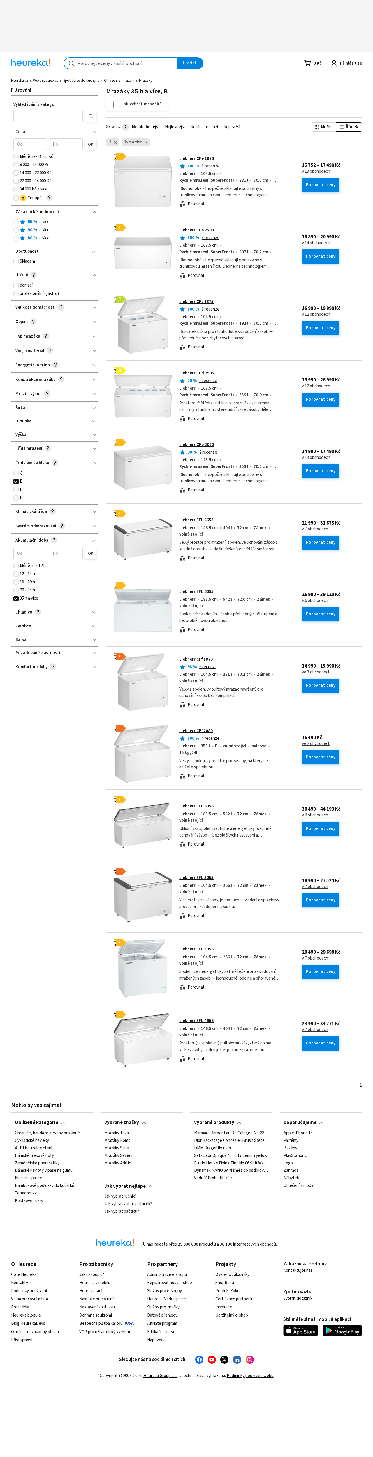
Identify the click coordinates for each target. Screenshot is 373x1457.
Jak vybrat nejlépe (125, 1186)
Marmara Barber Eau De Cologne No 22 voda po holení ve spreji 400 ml (231, 1133)
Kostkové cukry (29, 1201)
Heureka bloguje (26, 1315)
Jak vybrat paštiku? (121, 1212)
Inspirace (223, 1307)
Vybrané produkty (214, 1122)
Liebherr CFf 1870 (196, 659)
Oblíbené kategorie (36, 1122)
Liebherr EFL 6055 (196, 591)
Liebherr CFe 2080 (196, 445)
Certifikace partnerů (233, 1299)
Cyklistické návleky (32, 1141)
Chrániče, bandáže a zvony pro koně (47, 1133)
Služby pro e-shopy (164, 1291)
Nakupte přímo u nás (98, 1299)
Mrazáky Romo (117, 1141)
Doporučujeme (300, 1122)
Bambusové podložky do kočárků (44, 1186)
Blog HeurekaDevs (28, 1323)
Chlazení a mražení (119, 80)
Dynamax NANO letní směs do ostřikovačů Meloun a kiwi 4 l (231, 1171)
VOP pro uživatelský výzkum (104, 1332)
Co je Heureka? (24, 1274)
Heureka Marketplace (166, 1299)
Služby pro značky (163, 1307)
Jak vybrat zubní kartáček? (128, 1204)
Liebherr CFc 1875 (196, 302)
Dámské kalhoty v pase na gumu (44, 1171)
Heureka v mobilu (94, 1283)
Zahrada (291, 1171)
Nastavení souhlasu (97, 1307)
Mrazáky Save (116, 1148)
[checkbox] (16, 156)
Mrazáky (145, 80)
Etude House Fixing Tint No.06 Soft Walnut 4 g (231, 1163)
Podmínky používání (29, 1291)
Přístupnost (22, 1340)
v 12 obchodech (316, 315)
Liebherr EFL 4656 (196, 1021)
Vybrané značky (121, 1122)
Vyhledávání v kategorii (36, 104)
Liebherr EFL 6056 (196, 806)
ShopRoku (224, 1283)
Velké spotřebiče (45, 80)
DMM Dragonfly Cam (212, 1148)
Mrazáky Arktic (117, 1163)
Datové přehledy (162, 1315)
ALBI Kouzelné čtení (33, 1148)
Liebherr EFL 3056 (196, 949)
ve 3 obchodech (316, 672)
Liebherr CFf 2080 (196, 731)
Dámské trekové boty (34, 1155)
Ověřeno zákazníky (232, 1274)
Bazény (290, 1148)
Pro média (20, 1307)
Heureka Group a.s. (160, 1376)
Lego (288, 1163)
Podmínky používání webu (250, 1376)
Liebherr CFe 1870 (196, 159)
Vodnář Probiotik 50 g (213, 1178)
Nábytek (291, 1178)
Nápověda (156, 1340)
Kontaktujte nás (298, 1270)
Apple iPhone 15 (298, 1133)
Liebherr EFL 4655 (196, 520)
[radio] (16, 221)
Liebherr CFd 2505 (196, 373)
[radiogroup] (54, 230)
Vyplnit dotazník (297, 1298)
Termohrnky (26, 1193)
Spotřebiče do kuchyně (81, 80)
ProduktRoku (227, 1291)
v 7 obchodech (315, 529)
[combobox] (120, 63)
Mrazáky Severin (119, 1155)
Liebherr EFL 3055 (196, 878)
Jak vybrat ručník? (120, 1196)
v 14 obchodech (316, 243)
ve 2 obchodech (316, 744)
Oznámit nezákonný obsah (35, 1332)
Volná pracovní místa (29, 1299)
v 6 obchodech (315, 601)
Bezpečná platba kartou (101, 1323)
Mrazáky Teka (116, 1133)
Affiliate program (162, 1323)
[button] (48, 116)
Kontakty (19, 1283)
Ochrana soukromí (95, 1315)
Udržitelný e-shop (231, 1315)
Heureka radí (90, 1291)
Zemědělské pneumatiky (37, 1163)
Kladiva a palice (28, 1178)
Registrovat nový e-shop (169, 1283)
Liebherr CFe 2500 (196, 230)
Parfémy (291, 1141)
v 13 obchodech (316, 171)
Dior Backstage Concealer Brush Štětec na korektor (231, 1141)
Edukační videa (160, 1332)
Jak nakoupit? (91, 1274)
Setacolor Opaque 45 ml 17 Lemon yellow (231, 1155)
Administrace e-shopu (167, 1274)
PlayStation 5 (295, 1155)
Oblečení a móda (298, 1186)
